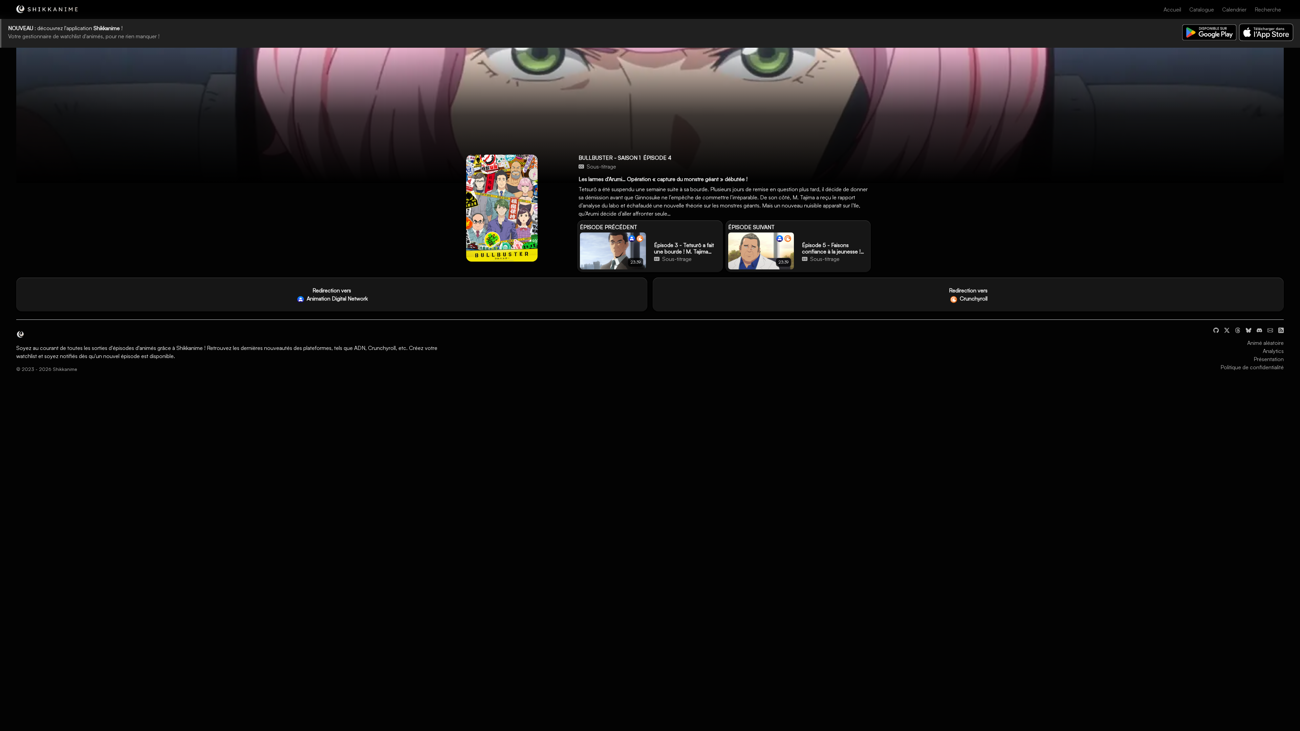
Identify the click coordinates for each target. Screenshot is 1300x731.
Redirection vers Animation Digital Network (336, 294)
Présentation (1269, 359)
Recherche (1268, 9)
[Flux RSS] (1281, 329)
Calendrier (1234, 9)
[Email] (1270, 329)
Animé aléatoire (1265, 342)
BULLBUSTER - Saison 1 (610, 157)
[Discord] (1259, 329)
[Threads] (1237, 329)
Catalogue (1201, 9)
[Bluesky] (1248, 329)
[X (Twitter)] (1227, 329)
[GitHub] (1216, 329)
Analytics (1273, 351)
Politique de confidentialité (1252, 367)
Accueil (1172, 9)
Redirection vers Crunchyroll (968, 294)
